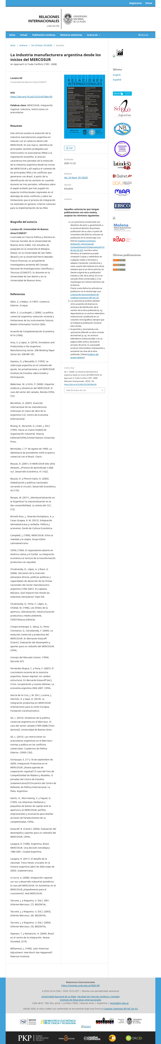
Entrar (148, 3)
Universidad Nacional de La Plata (58, 996)
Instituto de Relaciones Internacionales (80, 999)
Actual (23, 34)
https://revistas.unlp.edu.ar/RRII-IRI (80, 985)
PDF (71, 148)
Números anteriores (71, 34)
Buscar (144, 34)
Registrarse (135, 3)
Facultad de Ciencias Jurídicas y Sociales (98, 996)
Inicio (12, 34)
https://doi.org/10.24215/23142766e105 (31, 96)
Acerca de (92, 34)
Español (117, 79)
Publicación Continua (43, 34)
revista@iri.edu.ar (119, 1003)
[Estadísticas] (120, 56)
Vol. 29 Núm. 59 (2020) (41, 45)
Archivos (23, 45)
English (117, 74)
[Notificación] (114, 56)
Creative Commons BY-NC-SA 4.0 (120, 1008)
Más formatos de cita (76, 390)
